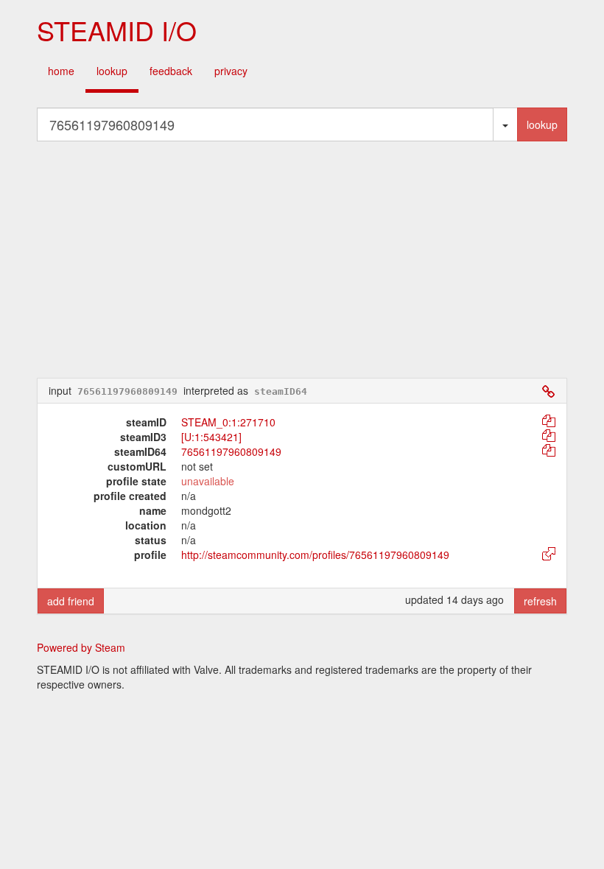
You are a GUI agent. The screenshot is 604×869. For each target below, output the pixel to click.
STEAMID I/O (117, 30)
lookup (111, 70)
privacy (230, 70)
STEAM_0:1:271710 (228, 422)
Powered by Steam (81, 647)
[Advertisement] (302, 259)
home (61, 70)
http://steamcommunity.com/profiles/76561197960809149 (315, 554)
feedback (171, 70)
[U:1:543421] (211, 436)
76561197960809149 (231, 451)
